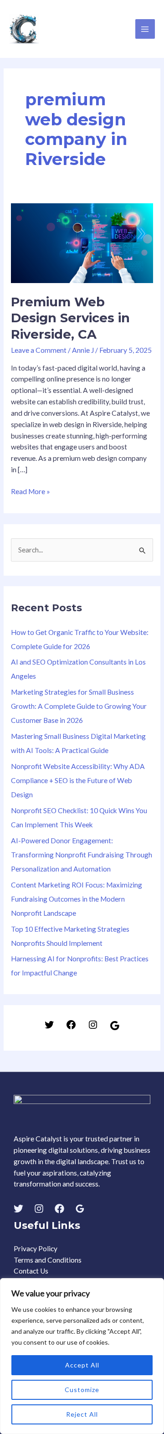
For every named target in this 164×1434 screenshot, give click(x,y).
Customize (82, 1389)
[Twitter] (49, 1027)
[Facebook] (71, 1027)
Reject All (82, 1414)
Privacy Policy (35, 1248)
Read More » (30, 490)
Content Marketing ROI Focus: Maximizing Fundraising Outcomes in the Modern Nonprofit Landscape (76, 899)
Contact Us (31, 1271)
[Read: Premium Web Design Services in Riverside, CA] (82, 242)
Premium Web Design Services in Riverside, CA (70, 318)
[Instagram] (92, 1027)
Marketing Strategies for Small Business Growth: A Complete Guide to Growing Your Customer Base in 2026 (79, 706)
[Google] (114, 1028)
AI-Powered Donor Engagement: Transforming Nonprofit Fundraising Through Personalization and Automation (81, 854)
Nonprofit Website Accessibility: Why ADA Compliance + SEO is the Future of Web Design (78, 780)
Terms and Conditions (48, 1260)
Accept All (82, 1365)
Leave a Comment (39, 350)
